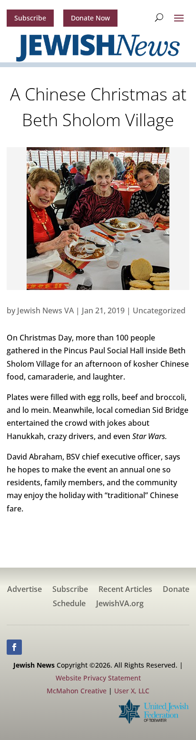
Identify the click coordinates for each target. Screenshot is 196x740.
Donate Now (90, 17)
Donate (176, 590)
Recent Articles (125, 590)
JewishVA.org (120, 604)
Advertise (24, 590)
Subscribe (30, 17)
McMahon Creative (77, 690)
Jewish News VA (45, 310)
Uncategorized (159, 310)
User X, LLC (131, 690)
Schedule (69, 604)
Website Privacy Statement (98, 677)
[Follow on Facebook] (14, 647)
